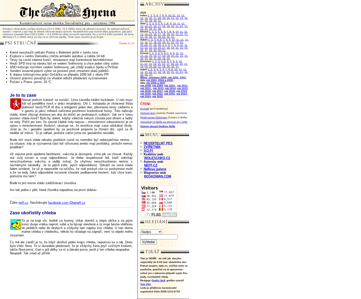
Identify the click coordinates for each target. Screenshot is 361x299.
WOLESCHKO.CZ (157, 158)
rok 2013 (158, 88)
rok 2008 (145, 85)
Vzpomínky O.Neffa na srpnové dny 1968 (163, 122)
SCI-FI (148, 150)
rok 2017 (157, 91)
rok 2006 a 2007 (156, 83)
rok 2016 (145, 91)
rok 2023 (181, 93)
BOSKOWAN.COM (157, 176)
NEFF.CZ (150, 165)
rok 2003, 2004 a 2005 (159, 80)
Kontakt (144, 108)
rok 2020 (145, 93)
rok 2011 (182, 85)
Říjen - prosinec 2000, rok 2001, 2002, (164, 77)
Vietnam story (148, 113)
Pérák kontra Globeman (153, 117)
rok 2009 (157, 85)
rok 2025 (157, 96)
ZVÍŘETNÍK (152, 147)
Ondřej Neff (158, 280)
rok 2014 (170, 88)
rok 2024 (145, 96)
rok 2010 (170, 85)
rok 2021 (157, 93)
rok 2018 (169, 91)
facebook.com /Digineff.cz (66, 202)
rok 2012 (146, 88)
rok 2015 (182, 88)
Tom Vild (145, 284)
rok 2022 (169, 93)
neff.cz (23, 202)
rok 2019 (181, 91)
